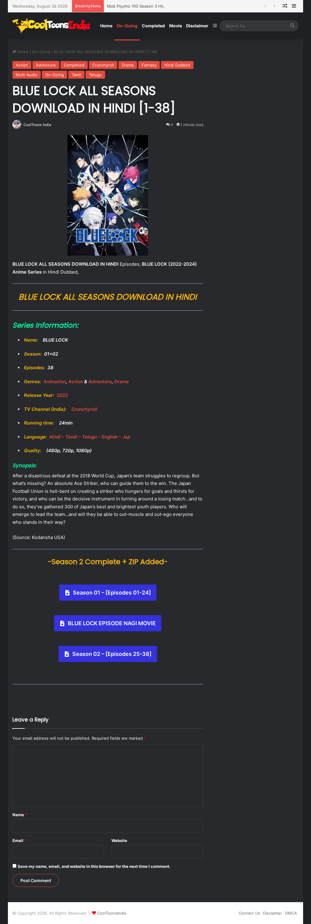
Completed (153, 25)
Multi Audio (26, 74)
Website (119, 840)
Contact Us (249, 913)
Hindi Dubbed (177, 65)
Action (22, 65)
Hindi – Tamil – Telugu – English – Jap (89, 437)
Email (19, 840)
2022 (62, 395)
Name (19, 814)
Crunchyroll (103, 65)
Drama (128, 65)
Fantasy (149, 65)
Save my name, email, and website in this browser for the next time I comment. (94, 866)
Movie (175, 25)
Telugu (95, 74)
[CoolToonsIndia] (54, 25)
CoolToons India (37, 124)
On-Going (127, 25)
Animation (54, 381)
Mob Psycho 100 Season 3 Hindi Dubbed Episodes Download (165, 6)
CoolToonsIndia (111, 913)
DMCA (291, 913)
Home (106, 25)
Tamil (76, 74)
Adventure (46, 65)
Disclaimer (197, 25)
